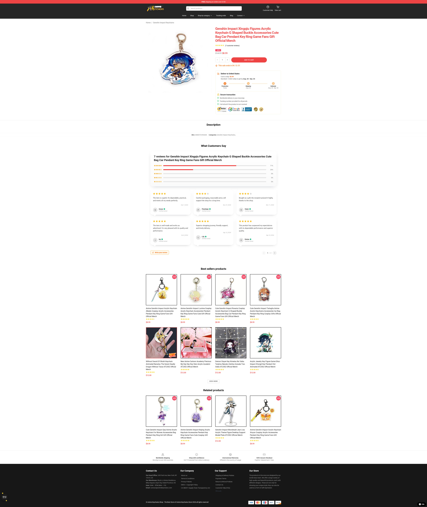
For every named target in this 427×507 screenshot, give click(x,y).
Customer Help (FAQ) (223, 488)
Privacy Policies (186, 482)
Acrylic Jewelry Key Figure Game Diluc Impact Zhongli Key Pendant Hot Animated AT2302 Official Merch (265, 364)
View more (213, 381)
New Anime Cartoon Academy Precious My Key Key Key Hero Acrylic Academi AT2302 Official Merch (196, 364)
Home (148, 23)
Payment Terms (221, 478)
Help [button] (423, 504)
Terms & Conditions (187, 478)
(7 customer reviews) (232, 45)
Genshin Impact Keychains (163, 23)
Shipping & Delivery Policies (225, 475)
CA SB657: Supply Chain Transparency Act (195, 488)
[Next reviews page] (275, 253)
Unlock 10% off (4, 497)
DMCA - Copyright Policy (189, 485)
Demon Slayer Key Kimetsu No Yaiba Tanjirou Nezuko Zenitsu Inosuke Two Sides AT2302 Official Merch (230, 364)
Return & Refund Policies (224, 482)
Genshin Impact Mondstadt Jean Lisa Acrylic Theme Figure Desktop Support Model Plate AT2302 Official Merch (230, 432)
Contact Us (219, 485)
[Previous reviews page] (264, 253)
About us (184, 475)
